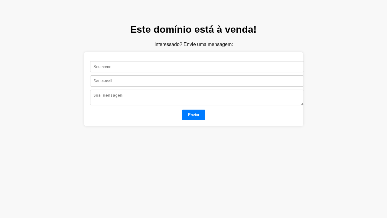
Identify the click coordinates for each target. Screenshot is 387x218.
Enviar (193, 115)
